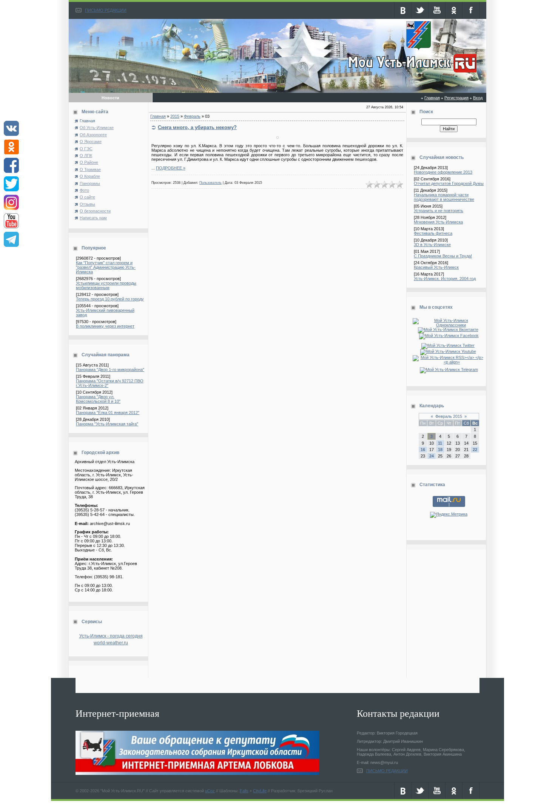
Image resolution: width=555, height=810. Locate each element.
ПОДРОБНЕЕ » (170, 168)
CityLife (260, 790)
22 (475, 449)
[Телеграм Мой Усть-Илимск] (449, 369)
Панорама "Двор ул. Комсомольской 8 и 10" (98, 398)
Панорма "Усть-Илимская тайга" (107, 424)
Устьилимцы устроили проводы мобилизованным (106, 285)
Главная (432, 97)
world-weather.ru (111, 642)
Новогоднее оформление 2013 (443, 172)
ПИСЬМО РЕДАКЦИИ (105, 10)
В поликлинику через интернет (105, 326)
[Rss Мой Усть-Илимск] (449, 362)
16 (423, 449)
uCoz (210, 790)
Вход (478, 97)
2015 (174, 116)
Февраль (192, 116)
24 (431, 456)
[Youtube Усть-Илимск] (449, 351)
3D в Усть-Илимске (432, 244)
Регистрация (456, 97)
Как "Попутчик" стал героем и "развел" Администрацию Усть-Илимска (106, 267)
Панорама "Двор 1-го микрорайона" (110, 369)
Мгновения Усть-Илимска (438, 222)
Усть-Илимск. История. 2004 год (445, 278)
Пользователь (210, 183)
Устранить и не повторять (438, 210)
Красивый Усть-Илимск (436, 267)
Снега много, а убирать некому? (197, 127)
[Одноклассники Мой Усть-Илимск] (449, 325)
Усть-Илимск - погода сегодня (111, 636)
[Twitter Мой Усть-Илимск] (448, 345)
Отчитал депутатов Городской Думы (449, 183)
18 (440, 449)
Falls (244, 790)
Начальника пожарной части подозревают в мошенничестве (444, 197)
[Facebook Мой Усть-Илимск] (449, 335)
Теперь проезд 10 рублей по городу (110, 299)
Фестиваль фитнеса (433, 233)
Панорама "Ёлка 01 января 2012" (107, 412)
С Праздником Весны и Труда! (443, 256)
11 (440, 443)
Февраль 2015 (448, 416)
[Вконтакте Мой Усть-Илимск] (449, 329)
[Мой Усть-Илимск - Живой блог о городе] (411, 73)
